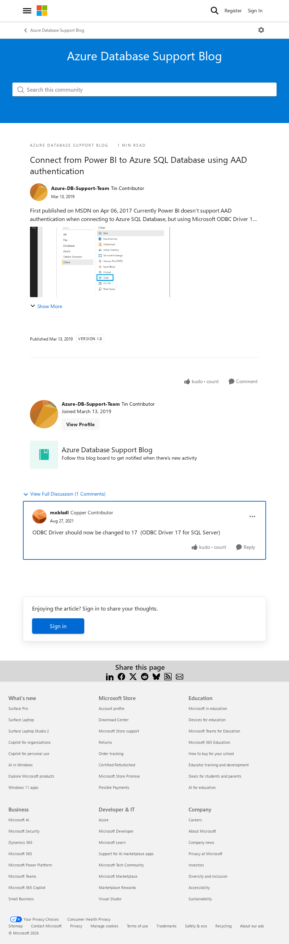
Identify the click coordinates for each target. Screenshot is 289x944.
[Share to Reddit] (144, 675)
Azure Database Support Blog (57, 30)
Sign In (255, 10)
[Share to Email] (179, 675)
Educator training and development (219, 764)
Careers (195, 819)
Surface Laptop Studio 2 (28, 731)
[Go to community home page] (42, 10)
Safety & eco (196, 925)
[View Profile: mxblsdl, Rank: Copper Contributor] (39, 516)
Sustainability (200, 898)
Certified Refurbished (117, 764)
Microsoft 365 (20, 853)
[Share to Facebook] (121, 675)
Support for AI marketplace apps (126, 853)
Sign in (58, 626)
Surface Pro (18, 708)
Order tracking (111, 753)
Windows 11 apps (23, 787)
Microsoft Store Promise (119, 776)
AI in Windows (20, 764)
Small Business (21, 898)
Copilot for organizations (29, 742)
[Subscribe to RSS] (168, 675)
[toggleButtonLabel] (261, 30)
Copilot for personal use (28, 753)
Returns (105, 742)
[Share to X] (133, 675)
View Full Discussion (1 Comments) (67, 493)
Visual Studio (110, 898)
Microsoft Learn (112, 842)
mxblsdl (59, 512)
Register (233, 10)
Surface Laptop (21, 719)
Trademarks (166, 925)
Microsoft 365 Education (209, 742)
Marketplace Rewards (117, 887)
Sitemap (15, 925)
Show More (49, 306)
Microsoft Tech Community (121, 865)
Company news (201, 842)
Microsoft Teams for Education (214, 731)
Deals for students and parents (215, 776)
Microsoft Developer (116, 831)
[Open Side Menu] (27, 10)
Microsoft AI (18, 819)
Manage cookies (104, 925)
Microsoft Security (23, 831)
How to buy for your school (211, 753)
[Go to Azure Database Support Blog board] (44, 455)
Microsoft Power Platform (30, 865)
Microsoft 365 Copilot (26, 887)
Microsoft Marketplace (118, 876)
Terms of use (137, 925)
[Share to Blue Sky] (156, 675)
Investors (196, 865)
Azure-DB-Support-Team (80, 188)
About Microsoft (202, 831)
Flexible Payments (114, 787)
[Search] (214, 10)
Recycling (223, 925)
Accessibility (199, 887)
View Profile (80, 424)
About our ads (252, 925)
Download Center (114, 719)
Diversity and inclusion (208, 876)
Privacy (76, 925)
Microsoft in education (208, 708)
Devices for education (207, 719)
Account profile (111, 708)
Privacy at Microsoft (205, 853)
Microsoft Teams (22, 876)
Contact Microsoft (46, 925)
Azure (104, 819)
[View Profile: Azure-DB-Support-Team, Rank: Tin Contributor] (39, 192)
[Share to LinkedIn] (109, 675)
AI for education (202, 787)
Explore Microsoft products (31, 776)
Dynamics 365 (20, 842)
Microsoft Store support (119, 731)
